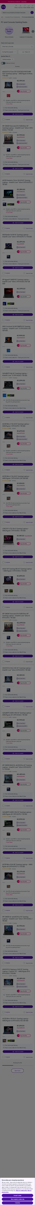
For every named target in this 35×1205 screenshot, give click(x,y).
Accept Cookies (17, 1195)
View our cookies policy (21, 1190)
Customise (17, 1202)
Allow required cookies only (17, 1199)
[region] (17, 1191)
